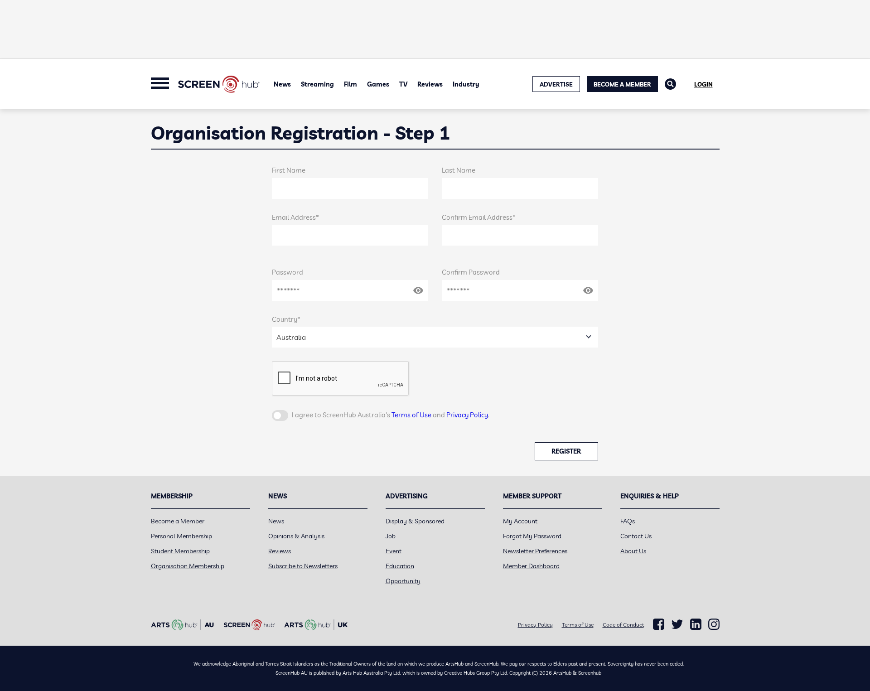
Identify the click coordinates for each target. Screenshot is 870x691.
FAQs (627, 521)
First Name (288, 170)
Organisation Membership (187, 566)
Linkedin (695, 624)
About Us (633, 551)
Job (391, 536)
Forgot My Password (532, 536)
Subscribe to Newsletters (303, 566)
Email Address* (295, 217)
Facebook (658, 624)
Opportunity (403, 581)
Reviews (430, 84)
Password (287, 272)
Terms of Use (411, 415)
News (282, 84)
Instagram (714, 624)
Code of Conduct (623, 624)
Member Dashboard (531, 566)
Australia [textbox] (291, 337)
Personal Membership (181, 536)
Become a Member (622, 84)
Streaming (317, 84)
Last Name (458, 170)
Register (566, 451)
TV (403, 84)
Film (350, 84)
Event (393, 551)
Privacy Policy (467, 415)
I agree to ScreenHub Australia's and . (390, 415)
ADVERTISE (556, 84)
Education (400, 566)
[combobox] (435, 337)
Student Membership (180, 551)
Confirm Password (471, 272)
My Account (520, 521)
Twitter (677, 624)
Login (703, 84)
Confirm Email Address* (479, 217)
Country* (286, 319)
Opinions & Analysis (296, 536)
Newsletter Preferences (535, 551)
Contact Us (636, 536)
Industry (466, 84)
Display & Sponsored (415, 521)
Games (378, 84)
